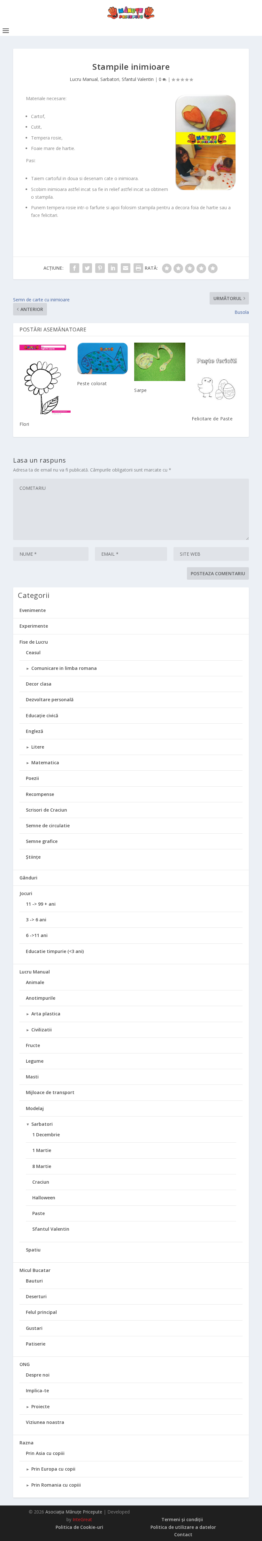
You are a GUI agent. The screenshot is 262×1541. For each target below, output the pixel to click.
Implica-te (37, 1390)
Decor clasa (38, 684)
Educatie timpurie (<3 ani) (55, 951)
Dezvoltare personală (49, 699)
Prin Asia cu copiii (45, 1453)
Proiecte (40, 1406)
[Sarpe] (159, 362)
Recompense (40, 794)
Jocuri (25, 893)
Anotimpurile (40, 998)
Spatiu (33, 1250)
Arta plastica (45, 1014)
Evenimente (32, 610)
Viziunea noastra (45, 1422)
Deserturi (36, 1296)
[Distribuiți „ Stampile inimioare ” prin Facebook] (74, 268)
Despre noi (38, 1375)
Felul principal (41, 1312)
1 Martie (41, 1150)
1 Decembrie (46, 1135)
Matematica (45, 762)
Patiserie (35, 1344)
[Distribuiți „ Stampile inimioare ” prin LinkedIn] (112, 268)
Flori (24, 424)
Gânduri (28, 878)
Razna (26, 1443)
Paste (38, 1213)
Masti (32, 1077)
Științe (33, 857)
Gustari (34, 1328)
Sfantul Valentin (138, 79)
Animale (35, 982)
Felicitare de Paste (212, 419)
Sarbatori (109, 79)
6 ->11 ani (37, 935)
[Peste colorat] (102, 358)
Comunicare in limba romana (64, 668)
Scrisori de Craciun (46, 810)
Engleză (34, 731)
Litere (37, 747)
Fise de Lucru (33, 642)
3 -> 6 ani (36, 920)
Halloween (43, 1198)
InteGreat (82, 1519)
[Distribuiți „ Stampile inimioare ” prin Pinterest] (100, 268)
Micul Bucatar (34, 1270)
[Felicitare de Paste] (217, 376)
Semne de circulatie (48, 825)
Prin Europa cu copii (53, 1469)
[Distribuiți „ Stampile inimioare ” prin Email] (125, 268)
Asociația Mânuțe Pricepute (73, 1512)
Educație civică (42, 715)
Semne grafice (42, 841)
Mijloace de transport (50, 1092)
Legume (34, 1061)
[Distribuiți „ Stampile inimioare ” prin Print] (138, 268)
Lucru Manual (84, 79)
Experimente (33, 626)
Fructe (33, 1045)
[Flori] (45, 379)
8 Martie (41, 1166)
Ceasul (33, 652)
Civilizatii (41, 1030)
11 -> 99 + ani (41, 904)
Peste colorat (92, 383)
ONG (24, 1364)
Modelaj (35, 1108)
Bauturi (34, 1281)
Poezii (32, 778)
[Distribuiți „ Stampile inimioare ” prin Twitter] (87, 268)
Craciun (40, 1182)
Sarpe (140, 390)
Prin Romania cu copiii (56, 1485)
